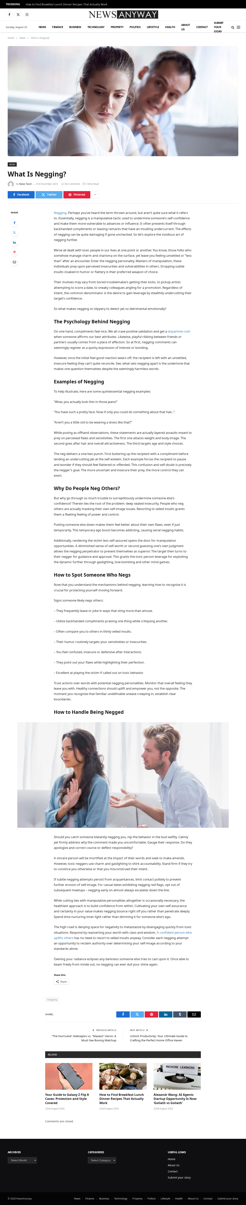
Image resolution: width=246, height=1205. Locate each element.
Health (170, 27)
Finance (57, 27)
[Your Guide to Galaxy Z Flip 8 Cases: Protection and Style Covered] (68, 1076)
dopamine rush (179, 331)
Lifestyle (153, 27)
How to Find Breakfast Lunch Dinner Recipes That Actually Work (66, 4)
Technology (96, 27)
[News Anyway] (123, 14)
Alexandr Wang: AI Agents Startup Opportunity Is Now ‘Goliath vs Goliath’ (175, 1099)
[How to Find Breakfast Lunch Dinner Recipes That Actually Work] (123, 1076)
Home (171, 1159)
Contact (202, 27)
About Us (185, 27)
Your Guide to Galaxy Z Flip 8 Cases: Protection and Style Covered (67, 1099)
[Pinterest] (14, 252)
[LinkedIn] (14, 242)
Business (75, 27)
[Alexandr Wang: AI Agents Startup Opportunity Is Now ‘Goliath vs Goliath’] (177, 1076)
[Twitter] (14, 232)
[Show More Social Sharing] (95, 194)
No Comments (72, 184)
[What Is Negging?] (123, 101)
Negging (60, 212)
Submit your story (219, 27)
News (42, 27)
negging (52, 999)
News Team (25, 184)
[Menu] (238, 27)
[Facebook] (14, 223)
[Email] (14, 262)
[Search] (233, 27)
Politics (135, 27)
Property (117, 27)
